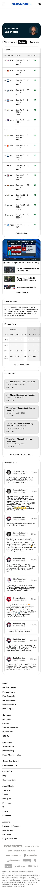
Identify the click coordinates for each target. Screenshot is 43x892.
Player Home (9, 42)
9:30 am (20, 111)
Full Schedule (21, 233)
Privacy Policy (8, 751)
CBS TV (5, 736)
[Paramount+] (13, 860)
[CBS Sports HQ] (32, 846)
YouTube (6, 790)
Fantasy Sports (8, 692)
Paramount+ (7, 732)
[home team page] (8, 61)
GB (11, 215)
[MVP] (8, 865)
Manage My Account (11, 826)
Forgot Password (9, 839)
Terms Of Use (8, 746)
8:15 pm (20, 157)
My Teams (6, 834)
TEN (11, 100)
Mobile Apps (7, 709)
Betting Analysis (9, 700)
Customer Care (9, 780)
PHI (11, 205)
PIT (11, 176)
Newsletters (7, 830)
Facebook (6, 803)
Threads (5, 811)
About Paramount (10, 727)
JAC (11, 110)
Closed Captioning (10, 761)
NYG (12, 120)
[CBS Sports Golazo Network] (21, 850)
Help (4, 776)
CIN (11, 71)
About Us (6, 719)
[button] (3, 4)
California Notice (9, 765)
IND (11, 81)
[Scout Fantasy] (20, 866)
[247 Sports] (14, 855)
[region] (21, 250)
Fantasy (22, 42)
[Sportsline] (30, 855)
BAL (12, 166)
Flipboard (6, 815)
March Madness (9, 704)
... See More (10, 387)
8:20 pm (20, 176)
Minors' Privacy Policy (11, 755)
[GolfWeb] (33, 866)
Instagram (6, 799)
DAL (12, 90)
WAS (12, 185)
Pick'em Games (9, 687)
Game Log (34, 42)
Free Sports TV (8, 696)
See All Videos (21, 292)
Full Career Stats (21, 364)
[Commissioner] (29, 859)
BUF (12, 61)
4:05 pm (20, 137)
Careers (5, 723)
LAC (11, 136)
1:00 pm (20, 62)
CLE (11, 146)
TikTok (5, 794)
